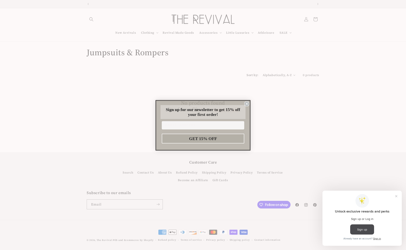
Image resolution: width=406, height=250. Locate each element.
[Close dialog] (247, 103)
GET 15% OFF (203, 138)
